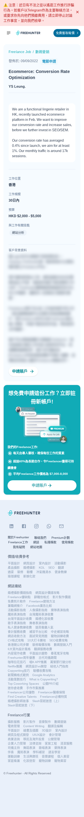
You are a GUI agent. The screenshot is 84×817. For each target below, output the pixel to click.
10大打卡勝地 (36, 640)
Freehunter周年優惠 (21, 657)
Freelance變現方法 (42, 601)
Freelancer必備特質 (53, 696)
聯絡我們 (40, 537)
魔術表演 (23, 752)
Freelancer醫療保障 (51, 692)
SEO (51, 567)
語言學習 (54, 752)
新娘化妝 (29, 576)
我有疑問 (19, 547)
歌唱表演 (45, 747)
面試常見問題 (38, 636)
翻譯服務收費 (43, 649)
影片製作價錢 (62, 597)
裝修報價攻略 (41, 644)
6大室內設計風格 (19, 649)
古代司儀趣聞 (48, 657)
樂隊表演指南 (60, 610)
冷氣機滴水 (43, 572)
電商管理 (14, 726)
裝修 (20, 572)
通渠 (11, 572)
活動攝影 (60, 563)
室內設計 (45, 563)
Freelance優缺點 (19, 597)
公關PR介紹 (50, 683)
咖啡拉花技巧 (17, 662)
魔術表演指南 (17, 614)
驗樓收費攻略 (42, 670)
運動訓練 (14, 756)
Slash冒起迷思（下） (22, 705)
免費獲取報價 (65, 33)
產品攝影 (14, 567)
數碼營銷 (60, 721)
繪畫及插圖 (30, 730)
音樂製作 (45, 721)
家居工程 (51, 743)
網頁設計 (29, 563)
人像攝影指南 (38, 610)
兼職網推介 (15, 605)
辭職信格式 (41, 597)
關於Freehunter (18, 537)
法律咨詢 (35, 743)
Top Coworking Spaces (23, 683)
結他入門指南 (59, 666)
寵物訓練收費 (60, 636)
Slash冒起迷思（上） (46, 701)
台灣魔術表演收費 (41, 614)
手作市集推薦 (35, 688)
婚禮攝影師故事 (18, 701)
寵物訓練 (45, 760)
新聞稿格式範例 (18, 675)
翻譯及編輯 (55, 726)
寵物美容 (60, 760)
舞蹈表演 (29, 747)
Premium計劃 (60, 537)
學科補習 (39, 752)
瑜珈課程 (14, 576)
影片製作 (29, 721)
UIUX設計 (38, 734)
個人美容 (63, 756)
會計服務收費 (17, 631)
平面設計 (14, 563)
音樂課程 (48, 756)
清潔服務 (66, 743)
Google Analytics (43, 675)
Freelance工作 (18, 542)
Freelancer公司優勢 (21, 692)
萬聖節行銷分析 (60, 662)
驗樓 (30, 572)
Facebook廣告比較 (39, 605)
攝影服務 (14, 721)
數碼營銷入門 (63, 644)
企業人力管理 (17, 743)
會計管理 (55, 734)
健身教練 (61, 572)
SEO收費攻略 (58, 640)
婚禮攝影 (29, 567)
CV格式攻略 (16, 640)
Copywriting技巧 (19, 670)
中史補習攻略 (60, 631)
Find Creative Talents (22, 696)
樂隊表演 (60, 747)
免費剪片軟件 (17, 601)
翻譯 (61, 567)
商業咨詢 (14, 739)
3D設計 (47, 730)
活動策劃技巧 (17, 679)
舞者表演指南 (38, 623)
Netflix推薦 (15, 666)
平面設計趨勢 (38, 653)
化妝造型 (29, 760)
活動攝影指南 (17, 610)
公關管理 (54, 739)
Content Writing (33, 726)
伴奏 (11, 752)
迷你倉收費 (15, 688)
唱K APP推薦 (38, 662)
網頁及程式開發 (18, 734)
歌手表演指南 (17, 623)
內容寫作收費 (17, 653)
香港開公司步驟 (18, 644)
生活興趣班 (30, 756)
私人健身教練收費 (20, 627)
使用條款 (68, 542)
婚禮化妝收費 (44, 618)
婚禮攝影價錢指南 (20, 592)
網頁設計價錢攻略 (47, 592)
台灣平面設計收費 (20, 618)
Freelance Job (20, 52)
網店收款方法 (17, 636)
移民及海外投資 (33, 739)
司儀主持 (14, 747)
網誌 (36, 542)
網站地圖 (36, 547)
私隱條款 (50, 542)
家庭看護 (14, 760)
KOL (42, 567)
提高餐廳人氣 (44, 627)
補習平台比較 (38, 631)
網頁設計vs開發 (36, 666)
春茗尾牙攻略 (60, 653)
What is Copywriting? (43, 679)
